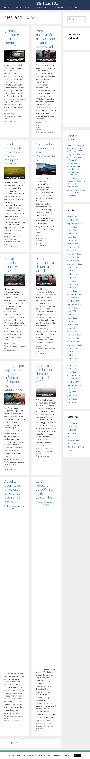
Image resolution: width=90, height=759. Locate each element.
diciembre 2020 (74, 375)
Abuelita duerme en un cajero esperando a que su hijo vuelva (13, 491)
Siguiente (15, 742)
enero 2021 (72, 372)
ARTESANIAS (72, 423)
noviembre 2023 (74, 257)
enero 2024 (72, 250)
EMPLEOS (71, 430)
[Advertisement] (76, 90)
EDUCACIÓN (41, 8)
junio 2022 (72, 314)
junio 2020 (72, 395)
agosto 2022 (72, 307)
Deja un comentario (45, 132)
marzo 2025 (72, 216)
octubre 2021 (73, 341)
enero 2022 (72, 331)
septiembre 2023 (74, 264)
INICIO (9, 237)
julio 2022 (71, 311)
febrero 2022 (73, 328)
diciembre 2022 (74, 294)
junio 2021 (72, 355)
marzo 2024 (72, 243)
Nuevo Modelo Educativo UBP (11, 264)
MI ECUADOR (20, 8)
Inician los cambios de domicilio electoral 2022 (44, 373)
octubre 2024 (73, 220)
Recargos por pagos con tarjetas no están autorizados (14, 464)
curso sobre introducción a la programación (42, 240)
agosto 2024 (72, 227)
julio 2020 (71, 392)
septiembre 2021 (74, 345)
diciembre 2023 (74, 254)
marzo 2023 (72, 284)
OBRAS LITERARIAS (75, 447)
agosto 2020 (72, 388)
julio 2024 (71, 230)
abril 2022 (71, 321)
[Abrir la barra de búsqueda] (85, 8)
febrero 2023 (73, 287)
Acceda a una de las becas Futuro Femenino (76, 193)
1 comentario (12, 121)
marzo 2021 (72, 365)
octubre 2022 (73, 301)
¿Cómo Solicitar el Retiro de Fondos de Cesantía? (12, 38)
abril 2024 (71, 240)
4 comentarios (12, 469)
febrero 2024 (73, 247)
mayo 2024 (72, 237)
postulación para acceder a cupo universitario (43, 127)
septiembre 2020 (74, 385)
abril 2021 (71, 361)
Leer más (40, 118)
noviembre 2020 (74, 378)
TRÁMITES (59, 8)
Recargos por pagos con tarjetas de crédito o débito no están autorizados (14, 377)
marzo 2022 (72, 324)
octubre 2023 (73, 260)
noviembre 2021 (74, 338)
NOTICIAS (74, 8)
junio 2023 (72, 274)
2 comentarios (12, 351)
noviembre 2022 (74, 297)
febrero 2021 (73, 368)
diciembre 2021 (74, 334)
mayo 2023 (72, 277)
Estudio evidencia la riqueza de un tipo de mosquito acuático (14, 154)
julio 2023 (71, 270)
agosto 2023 (72, 267)
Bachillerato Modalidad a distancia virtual (45, 264)
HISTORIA (71, 433)
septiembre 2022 (74, 304)
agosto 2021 (72, 348)
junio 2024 (72, 233)
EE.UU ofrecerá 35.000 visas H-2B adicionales (45, 489)
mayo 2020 (72, 399)
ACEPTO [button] (77, 755)
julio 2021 (71, 351)
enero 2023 (72, 291)
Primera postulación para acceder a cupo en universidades (46, 38)
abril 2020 (71, 402)
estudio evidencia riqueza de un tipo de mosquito (12, 241)
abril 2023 (71, 281)
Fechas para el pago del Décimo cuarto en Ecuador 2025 (76, 148)
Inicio (6, 8)
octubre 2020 (73, 382)
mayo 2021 (72, 358)
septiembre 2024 (74, 223)
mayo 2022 (72, 318)
